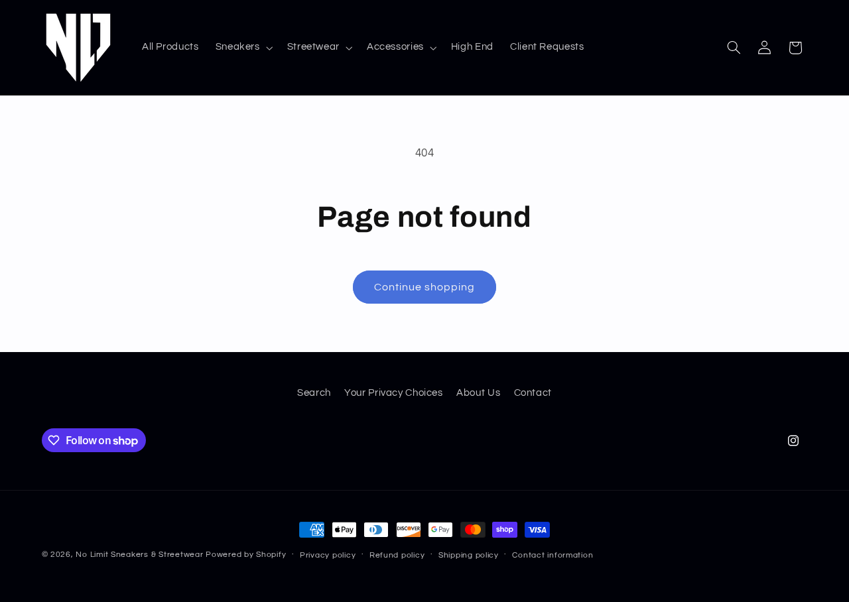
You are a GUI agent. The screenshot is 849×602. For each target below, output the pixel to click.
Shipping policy (468, 555)
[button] (243, 47)
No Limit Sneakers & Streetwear (139, 554)
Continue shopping (425, 287)
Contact (533, 393)
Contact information (552, 555)
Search (314, 393)
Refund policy (397, 555)
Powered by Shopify (246, 554)
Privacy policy (328, 555)
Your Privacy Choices (393, 393)
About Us (478, 393)
